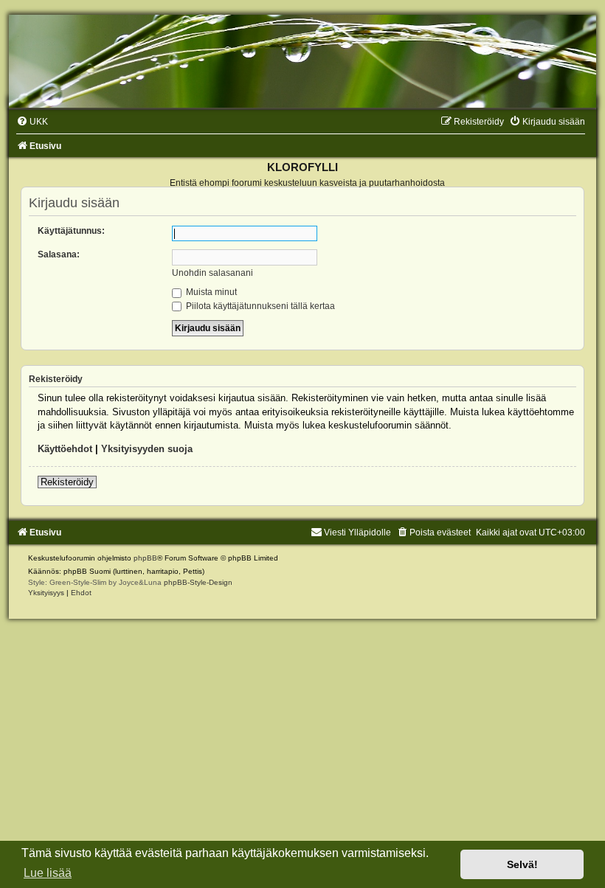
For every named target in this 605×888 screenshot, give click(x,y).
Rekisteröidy (67, 482)
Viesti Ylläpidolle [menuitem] (357, 532)
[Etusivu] (302, 61)
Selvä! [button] (522, 864)
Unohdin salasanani (212, 273)
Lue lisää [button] (48, 873)
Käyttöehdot (65, 448)
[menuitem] (32, 122)
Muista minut (210, 292)
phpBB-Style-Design (198, 582)
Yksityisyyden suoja (147, 448)
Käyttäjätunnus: (71, 231)
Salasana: (59, 254)
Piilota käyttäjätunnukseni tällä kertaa (259, 306)
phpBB (145, 558)
